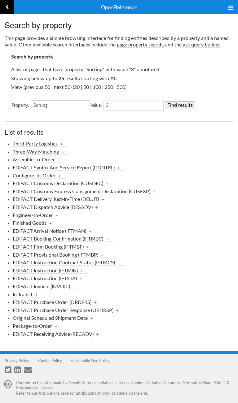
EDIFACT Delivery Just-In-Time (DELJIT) (56, 199)
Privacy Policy (17, 361)
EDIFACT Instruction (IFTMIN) (45, 270)
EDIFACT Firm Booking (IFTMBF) (48, 247)
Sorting (94, 69)
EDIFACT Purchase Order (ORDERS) (52, 302)
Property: (20, 105)
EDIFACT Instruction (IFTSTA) (45, 278)
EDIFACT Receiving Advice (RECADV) (53, 334)
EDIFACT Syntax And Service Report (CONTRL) (64, 167)
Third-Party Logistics (35, 143)
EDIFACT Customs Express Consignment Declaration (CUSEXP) (81, 191)
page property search (140, 44)
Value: (96, 105)
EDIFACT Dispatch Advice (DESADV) (53, 207)
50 (86, 87)
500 (121, 87)
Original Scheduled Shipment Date (50, 318)
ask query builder (201, 44)
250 (109, 87)
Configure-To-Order (34, 175)
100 (97, 87)
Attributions (49, 393)
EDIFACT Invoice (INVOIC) (41, 286)
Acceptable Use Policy (90, 361)
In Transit (23, 294)
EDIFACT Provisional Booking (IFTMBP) (55, 255)
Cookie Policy (50, 361)
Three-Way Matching (36, 152)
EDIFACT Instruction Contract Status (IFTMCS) (64, 262)
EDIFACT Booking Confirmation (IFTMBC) (58, 238)
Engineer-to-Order (33, 215)
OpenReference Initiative (90, 383)
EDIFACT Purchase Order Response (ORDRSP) (63, 310)
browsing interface (85, 38)
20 (77, 87)
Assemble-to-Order (34, 159)
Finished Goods (29, 223)
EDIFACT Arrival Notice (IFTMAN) (49, 231)
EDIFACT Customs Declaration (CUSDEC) (58, 183)
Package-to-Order (32, 326)
